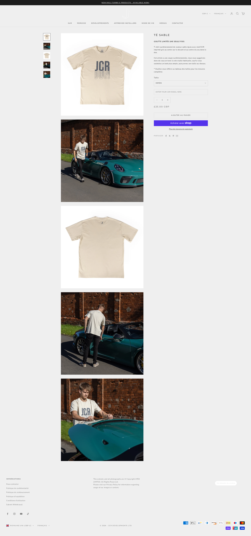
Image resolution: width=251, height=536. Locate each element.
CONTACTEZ (177, 23)
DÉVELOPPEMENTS (100, 23)
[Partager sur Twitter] (170, 136)
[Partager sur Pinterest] (173, 136)
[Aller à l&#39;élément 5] (46, 74)
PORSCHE (81, 23)
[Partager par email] (177, 136)
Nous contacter (12, 484)
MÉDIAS (163, 23)
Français (219, 14)
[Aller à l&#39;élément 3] (46, 55)
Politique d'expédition (15, 496)
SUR (70, 23)
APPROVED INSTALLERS (125, 23)
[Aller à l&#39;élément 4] (46, 65)
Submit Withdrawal (14, 504)
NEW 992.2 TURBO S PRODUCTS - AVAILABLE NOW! (125, 3)
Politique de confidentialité (17, 488)
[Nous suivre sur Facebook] (7, 513)
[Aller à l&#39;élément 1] (46, 36)
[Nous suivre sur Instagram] (14, 513)
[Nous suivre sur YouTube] (21, 513)
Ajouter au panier (181, 115)
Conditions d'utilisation (15, 500)
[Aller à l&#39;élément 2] (46, 46)
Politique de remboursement (18, 492)
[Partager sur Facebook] (166, 136)
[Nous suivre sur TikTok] (28, 513)
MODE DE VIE (148, 23)
